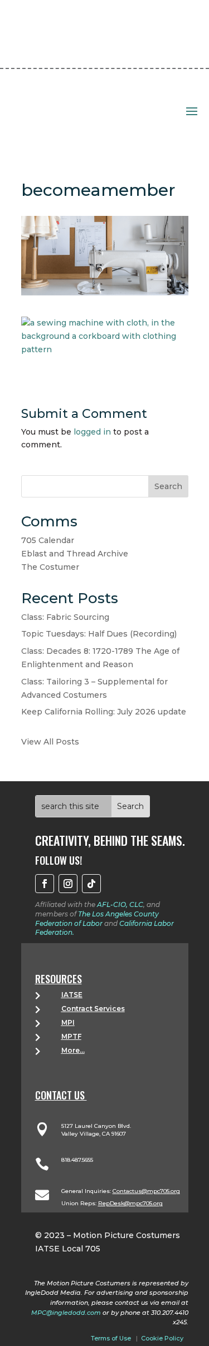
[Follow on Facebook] (44, 883)
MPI (68, 1022)
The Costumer (50, 567)
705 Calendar (47, 540)
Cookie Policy (162, 1338)
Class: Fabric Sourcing (65, 617)
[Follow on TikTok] (91, 883)
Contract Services (93, 1008)
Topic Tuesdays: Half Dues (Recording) (99, 634)
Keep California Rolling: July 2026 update (103, 712)
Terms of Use (111, 1338)
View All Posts (50, 742)
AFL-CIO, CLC (120, 904)
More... (73, 1050)
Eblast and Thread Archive (74, 554)
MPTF (71, 1036)
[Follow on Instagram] (68, 883)
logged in (92, 432)
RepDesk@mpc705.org (130, 1203)
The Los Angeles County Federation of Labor (97, 919)
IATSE (71, 994)
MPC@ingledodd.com (66, 1313)
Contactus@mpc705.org (146, 1191)
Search (168, 486)
